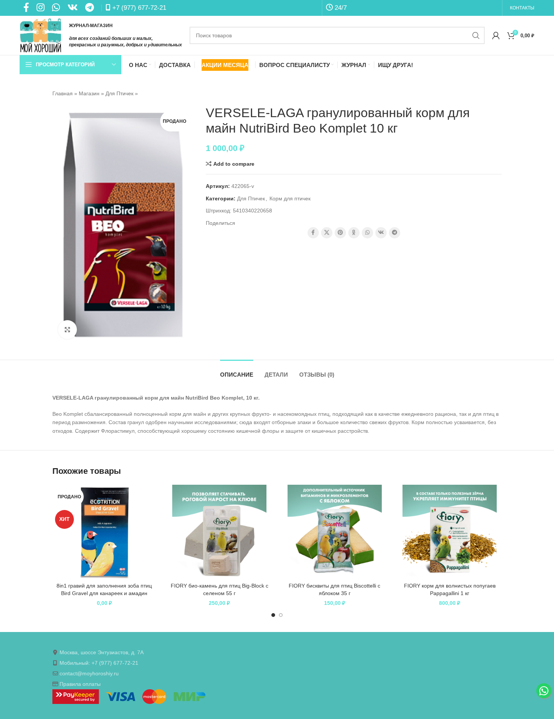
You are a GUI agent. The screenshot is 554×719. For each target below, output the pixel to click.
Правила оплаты (80, 684)
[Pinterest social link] (340, 232)
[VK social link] (381, 232)
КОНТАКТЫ (522, 8)
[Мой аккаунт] (495, 35)
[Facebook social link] (313, 232)
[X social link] (326, 232)
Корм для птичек (290, 198)
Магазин (89, 93)
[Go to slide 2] (281, 615)
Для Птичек (119, 93)
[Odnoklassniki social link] (354, 232)
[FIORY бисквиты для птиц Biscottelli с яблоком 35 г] (335, 532)
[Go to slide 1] (273, 615)
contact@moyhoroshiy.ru (89, 673)
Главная (62, 93)
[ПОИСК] (476, 35)
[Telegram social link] (394, 232)
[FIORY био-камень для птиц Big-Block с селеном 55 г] (220, 532)
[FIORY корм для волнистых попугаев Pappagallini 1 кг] (450, 532)
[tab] (236, 371)
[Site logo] (40, 35)
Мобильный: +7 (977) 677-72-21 (99, 663)
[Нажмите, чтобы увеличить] (67, 329)
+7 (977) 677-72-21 (138, 7)
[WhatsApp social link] (367, 232)
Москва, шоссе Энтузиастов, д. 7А (102, 652)
